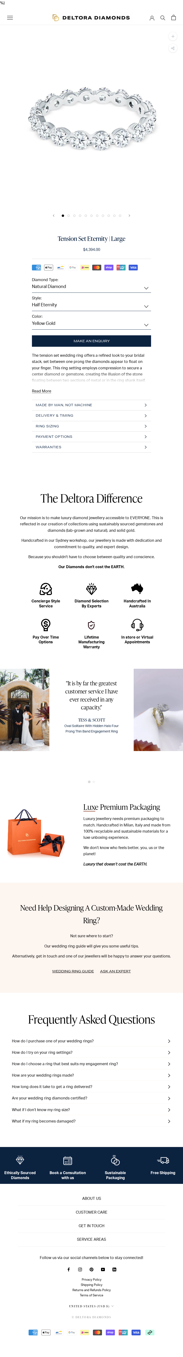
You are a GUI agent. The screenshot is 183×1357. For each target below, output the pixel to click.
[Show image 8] (103, 216)
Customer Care (91, 1212)
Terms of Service (91, 1295)
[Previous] (53, 216)
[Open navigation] (10, 17)
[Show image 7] (97, 216)
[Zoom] (173, 36)
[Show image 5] (86, 216)
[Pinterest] (91, 1269)
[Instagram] (80, 1269)
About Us (91, 1199)
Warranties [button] (48, 447)
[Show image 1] (63, 216)
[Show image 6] (91, 216)
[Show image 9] (108, 216)
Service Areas (91, 1239)
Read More (41, 391)
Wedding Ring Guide (73, 971)
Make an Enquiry (92, 341)
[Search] (162, 17)
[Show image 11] (120, 216)
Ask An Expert (115, 971)
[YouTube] (103, 1269)
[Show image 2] (68, 216)
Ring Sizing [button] (47, 426)
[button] (89, 782)
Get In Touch (91, 1226)
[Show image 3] (74, 216)
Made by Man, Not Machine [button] (64, 405)
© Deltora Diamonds (91, 1317)
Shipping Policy (91, 1285)
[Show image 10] (114, 216)
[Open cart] (173, 17)
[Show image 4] (80, 216)
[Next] (129, 216)
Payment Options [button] (54, 436)
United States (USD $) (89, 1306)
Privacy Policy (92, 1279)
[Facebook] (69, 1269)
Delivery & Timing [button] (54, 415)
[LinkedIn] (114, 1269)
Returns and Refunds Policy (91, 1290)
